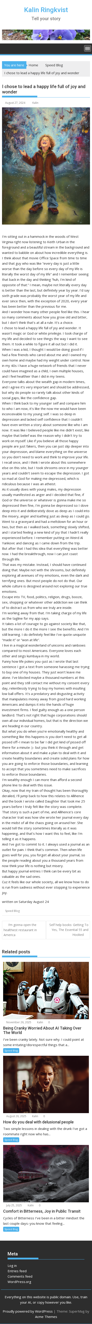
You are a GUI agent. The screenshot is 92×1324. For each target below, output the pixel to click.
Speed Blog (12, 911)
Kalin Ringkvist (46, 10)
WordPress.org (19, 1281)
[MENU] (87, 48)
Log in (12, 1265)
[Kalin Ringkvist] (6, 48)
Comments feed (20, 1276)
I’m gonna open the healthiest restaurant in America (20, 930)
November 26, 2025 (18, 1022)
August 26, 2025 (16, 1116)
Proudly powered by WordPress (28, 1311)
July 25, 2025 (14, 1205)
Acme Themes (46, 1316)
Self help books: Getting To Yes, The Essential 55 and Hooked (68, 930)
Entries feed (17, 1271)
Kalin (35, 103)
